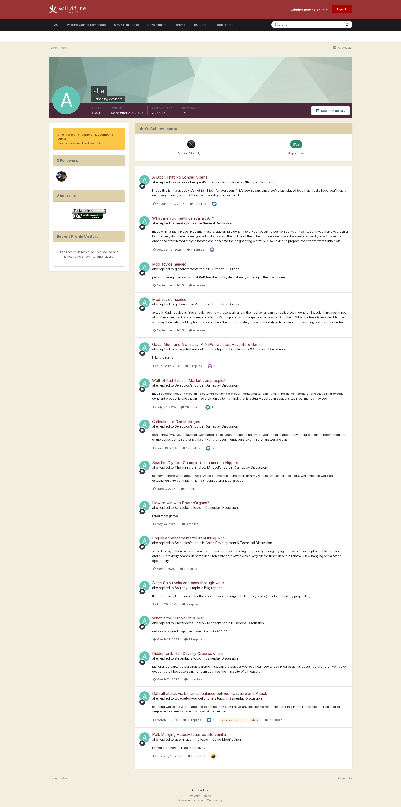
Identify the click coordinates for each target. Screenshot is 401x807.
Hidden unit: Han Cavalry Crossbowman (187, 653)
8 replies (195, 366)
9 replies (191, 524)
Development (156, 24)
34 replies (195, 639)
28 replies (192, 407)
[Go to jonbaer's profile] (61, 176)
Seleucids (182, 385)
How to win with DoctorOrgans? (180, 502)
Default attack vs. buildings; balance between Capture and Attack (209, 693)
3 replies (199, 203)
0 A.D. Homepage (126, 24)
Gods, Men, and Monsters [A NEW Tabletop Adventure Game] (207, 344)
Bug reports (213, 588)
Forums (180, 24)
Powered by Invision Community (200, 800)
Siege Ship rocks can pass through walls (188, 582)
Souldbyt (181, 588)
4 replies (190, 488)
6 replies (199, 285)
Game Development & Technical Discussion (239, 543)
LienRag (181, 223)
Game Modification (226, 739)
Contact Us (200, 790)
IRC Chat (200, 24)
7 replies (192, 604)
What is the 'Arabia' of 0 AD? (178, 618)
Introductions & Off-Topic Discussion (247, 182)
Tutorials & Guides (225, 269)
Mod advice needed (169, 264)
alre (155, 182)
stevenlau (182, 658)
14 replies (195, 679)
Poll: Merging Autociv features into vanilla (189, 734)
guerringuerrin (186, 739)
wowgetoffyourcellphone (194, 349)
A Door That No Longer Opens (179, 177)
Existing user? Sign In (308, 9)
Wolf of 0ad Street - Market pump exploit (188, 380)
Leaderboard (224, 24)
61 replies (193, 720)
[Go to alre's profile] (144, 180)
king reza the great (189, 182)
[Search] (347, 24)
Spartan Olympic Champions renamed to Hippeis (195, 462)
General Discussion (217, 223)
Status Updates (325, 24)
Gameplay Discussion (222, 385)
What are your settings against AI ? (183, 218)
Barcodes (182, 507)
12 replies (192, 448)
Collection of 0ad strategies (176, 421)
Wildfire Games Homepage (86, 24)
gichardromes (185, 269)
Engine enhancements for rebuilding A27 (188, 538)
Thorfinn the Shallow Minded (197, 467)
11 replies (197, 249)
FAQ (55, 24)
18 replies (198, 756)
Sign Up (342, 9)
